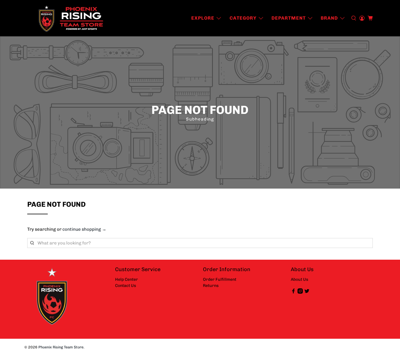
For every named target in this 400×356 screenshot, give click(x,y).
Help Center (126, 279)
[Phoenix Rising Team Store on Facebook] (293, 292)
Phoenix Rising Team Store (60, 347)
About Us (299, 279)
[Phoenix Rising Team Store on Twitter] (307, 292)
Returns (211, 285)
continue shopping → (84, 229)
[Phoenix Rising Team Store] (71, 18)
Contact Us (125, 285)
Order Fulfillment (219, 279)
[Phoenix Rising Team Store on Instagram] (300, 292)
